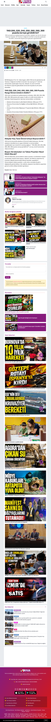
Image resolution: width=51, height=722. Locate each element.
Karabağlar (23, 715)
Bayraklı (22, 714)
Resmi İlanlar (44, 5)
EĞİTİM (15, 622)
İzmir (2, 5)
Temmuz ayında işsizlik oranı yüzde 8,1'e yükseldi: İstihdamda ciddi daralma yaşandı (28, 618)
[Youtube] (27, 689)
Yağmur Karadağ (9, 70)
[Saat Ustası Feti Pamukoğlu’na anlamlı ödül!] (15, 219)
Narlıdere (23, 716)
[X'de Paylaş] (7, 68)
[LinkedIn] (24, 689)
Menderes (13, 716)
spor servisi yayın (30, 248)
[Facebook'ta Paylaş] (5, 68)
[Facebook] (15, 689)
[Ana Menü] (4, 1)
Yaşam (28, 5)
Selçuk (36, 716)
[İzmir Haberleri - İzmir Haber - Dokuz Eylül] (25, 1)
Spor (17, 5)
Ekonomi (7, 5)
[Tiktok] (29, 689)
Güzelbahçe (17, 715)
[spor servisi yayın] (31, 246)
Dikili (6, 715)
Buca (39, 714)
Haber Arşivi (30, 705)
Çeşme (42, 714)
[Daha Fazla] (12, 68)
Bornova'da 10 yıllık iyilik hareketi (13, 242)
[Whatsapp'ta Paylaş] (10, 68)
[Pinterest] (20, 689)
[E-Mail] (13, 207)
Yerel (38, 5)
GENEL (25, 28)
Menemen (18, 716)
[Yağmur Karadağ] (8, 200)
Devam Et (13, 204)
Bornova (35, 714)
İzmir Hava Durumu (32, 698)
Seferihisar (32, 716)
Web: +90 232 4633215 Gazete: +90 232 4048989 (26, 681)
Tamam (46, 720)
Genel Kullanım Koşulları (36, 710)
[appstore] (19, 692)
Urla (46, 716)
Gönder (8, 277)
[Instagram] (22, 689)
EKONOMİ (16, 616)
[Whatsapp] (33, 689)
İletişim (23, 711)
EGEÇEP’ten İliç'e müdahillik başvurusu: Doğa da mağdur (30, 643)
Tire (39, 716)
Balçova (13, 714)
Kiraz (44, 715)
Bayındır (17, 714)
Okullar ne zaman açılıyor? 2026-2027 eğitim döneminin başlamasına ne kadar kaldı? (29, 625)
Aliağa (9, 714)
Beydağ (30, 714)
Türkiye (33, 5)
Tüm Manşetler (30, 703)
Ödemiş (27, 716)
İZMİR (5, 714)
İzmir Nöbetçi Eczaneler (12, 698)
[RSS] (36, 689)
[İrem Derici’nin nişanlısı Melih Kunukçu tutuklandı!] (36, 219)
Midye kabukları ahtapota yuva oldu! (14, 258)
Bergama (26, 714)
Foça (9, 715)
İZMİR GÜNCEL (17, 610)
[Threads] (31, 689)
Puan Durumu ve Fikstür (11, 703)
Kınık (5, 716)
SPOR (15, 629)
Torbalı (42, 716)
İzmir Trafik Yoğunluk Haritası (33, 700)
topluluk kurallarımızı (17, 281)
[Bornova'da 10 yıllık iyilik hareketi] (15, 235)
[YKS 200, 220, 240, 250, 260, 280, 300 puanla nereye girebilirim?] (25, 53)
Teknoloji (22, 5)
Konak (8, 716)
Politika (13, 5)
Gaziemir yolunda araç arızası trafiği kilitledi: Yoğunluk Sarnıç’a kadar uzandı (29, 612)
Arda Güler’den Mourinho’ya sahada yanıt (26, 631)
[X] (18, 689)
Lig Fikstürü (27, 710)
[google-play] (31, 692)
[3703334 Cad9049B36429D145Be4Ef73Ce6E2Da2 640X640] (25, 125)
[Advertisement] (25, 16)
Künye (43, 710)
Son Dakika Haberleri (10, 705)
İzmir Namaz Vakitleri (11, 700)
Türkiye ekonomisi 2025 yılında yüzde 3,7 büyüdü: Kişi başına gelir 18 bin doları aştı (29, 637)
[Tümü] (45, 607)
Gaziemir (12, 715)
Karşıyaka (34, 715)
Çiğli (45, 714)
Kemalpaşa (40, 715)
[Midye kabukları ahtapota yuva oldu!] (15, 252)
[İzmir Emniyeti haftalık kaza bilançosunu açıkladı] (36, 235)
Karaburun (29, 715)
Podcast (27, 711)
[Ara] (46, 2)
